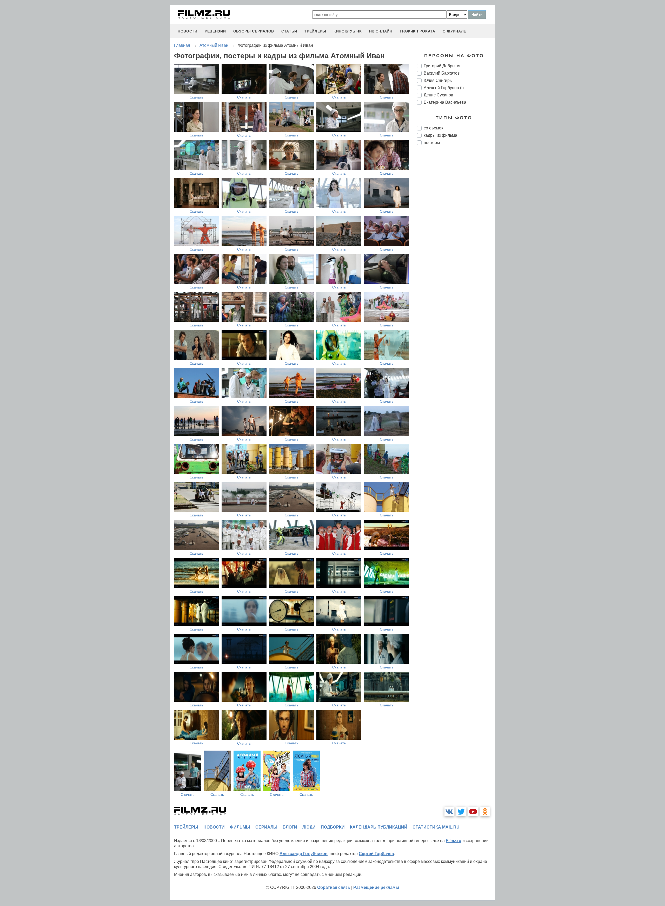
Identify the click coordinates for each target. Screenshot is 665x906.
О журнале (454, 31)
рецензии (215, 31)
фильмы (240, 827)
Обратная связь (333, 887)
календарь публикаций (378, 827)
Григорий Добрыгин (443, 66)
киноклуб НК (348, 31)
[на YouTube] (473, 811)
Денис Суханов (438, 95)
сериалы (266, 827)
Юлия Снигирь (438, 80)
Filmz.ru (453, 840)
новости (187, 31)
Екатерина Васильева (445, 102)
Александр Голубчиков (304, 853)
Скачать (196, 97)
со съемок (433, 128)
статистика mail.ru (436, 827)
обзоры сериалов (253, 31)
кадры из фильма (440, 135)
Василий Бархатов (442, 73)
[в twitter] (461, 811)
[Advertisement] (456, 236)
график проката (417, 31)
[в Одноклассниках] (485, 811)
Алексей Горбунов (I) (444, 88)
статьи (289, 31)
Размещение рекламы (376, 887)
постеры (432, 142)
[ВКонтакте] (449, 811)
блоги (290, 827)
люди (309, 827)
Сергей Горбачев (376, 853)
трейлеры (315, 31)
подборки (333, 827)
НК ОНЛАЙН (381, 31)
